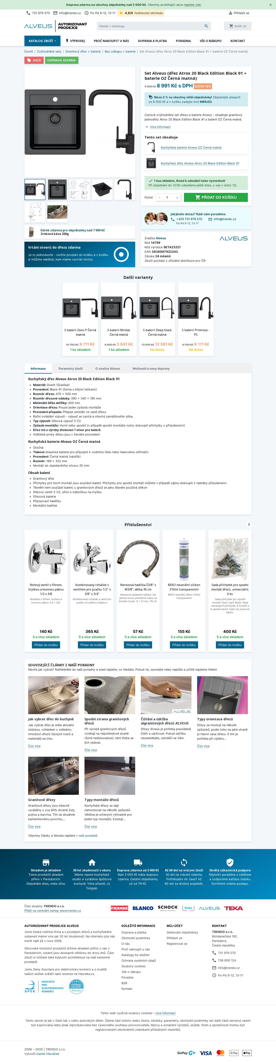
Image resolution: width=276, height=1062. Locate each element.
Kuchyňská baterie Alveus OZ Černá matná (191, 147)
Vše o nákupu (211, 41)
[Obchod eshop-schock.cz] (168, 908)
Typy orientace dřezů (215, 719)
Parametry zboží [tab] (71, 368)
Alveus (161, 238)
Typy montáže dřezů (101, 799)
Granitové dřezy (41, 799)
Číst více (34, 746)
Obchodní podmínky (135, 938)
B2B (124, 983)
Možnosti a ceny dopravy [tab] (151, 368)
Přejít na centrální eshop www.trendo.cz (52, 910)
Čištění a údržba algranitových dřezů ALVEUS (165, 721)
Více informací (160, 127)
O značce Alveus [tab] (107, 368)
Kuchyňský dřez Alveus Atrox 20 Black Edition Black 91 (200, 163)
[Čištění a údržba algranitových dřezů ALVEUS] (166, 695)
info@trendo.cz (67, 13)
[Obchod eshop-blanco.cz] (143, 908)
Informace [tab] (38, 368)
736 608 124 (227, 960)
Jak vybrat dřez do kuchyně (51, 719)
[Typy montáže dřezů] (109, 776)
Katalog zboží (41, 41)
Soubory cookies (133, 966)
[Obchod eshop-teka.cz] (233, 908)
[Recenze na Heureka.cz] (76, 988)
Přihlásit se (174, 938)
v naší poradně (86, 835)
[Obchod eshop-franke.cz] (119, 908)
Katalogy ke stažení (135, 955)
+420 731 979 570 (189, 219)
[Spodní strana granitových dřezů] (109, 695)
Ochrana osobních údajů (138, 960)
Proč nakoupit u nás (111, 41)
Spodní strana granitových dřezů (106, 721)
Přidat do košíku (216, 197)
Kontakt (238, 41)
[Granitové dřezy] (53, 776)
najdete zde (192, 5)
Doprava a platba (152, 41)
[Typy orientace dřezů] (222, 695)
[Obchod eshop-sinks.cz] (188, 908)
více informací (165, 1013)
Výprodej (75, 41)
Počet (149, 197)
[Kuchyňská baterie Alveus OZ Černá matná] (151, 147)
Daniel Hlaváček (47, 1054)
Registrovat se (177, 943)
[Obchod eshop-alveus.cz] (209, 908)
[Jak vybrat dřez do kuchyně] (53, 695)
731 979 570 (38, 13)
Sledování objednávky (182, 932)
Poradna (183, 41)
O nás (125, 943)
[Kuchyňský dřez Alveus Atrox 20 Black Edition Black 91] (151, 163)
